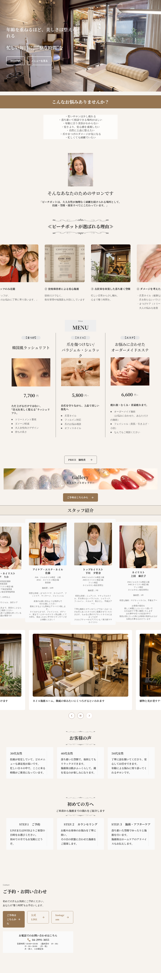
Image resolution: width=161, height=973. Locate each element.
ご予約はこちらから (11, 919)
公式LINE (34, 917)
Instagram (59, 917)
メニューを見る (39, 60)
